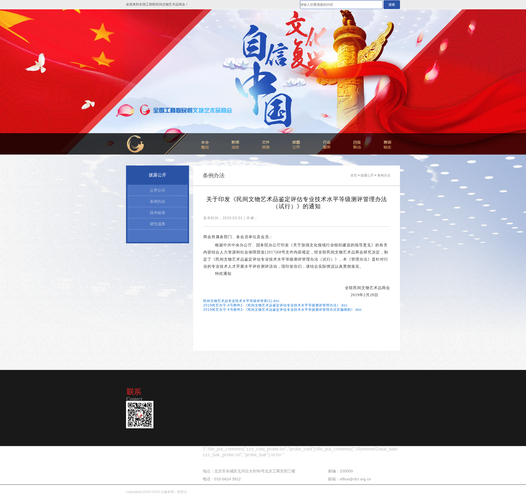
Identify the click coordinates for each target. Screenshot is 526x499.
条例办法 (157, 201)
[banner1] (263, 82)
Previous (9, 82)
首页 (353, 175)
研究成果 (157, 224)
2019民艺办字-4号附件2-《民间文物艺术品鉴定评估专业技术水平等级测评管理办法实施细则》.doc (282, 310)
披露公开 (367, 175)
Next (516, 82)
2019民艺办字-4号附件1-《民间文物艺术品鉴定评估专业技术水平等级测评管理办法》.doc (275, 305)
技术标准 (157, 212)
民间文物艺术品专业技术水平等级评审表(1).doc (241, 301)
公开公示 (157, 190)
